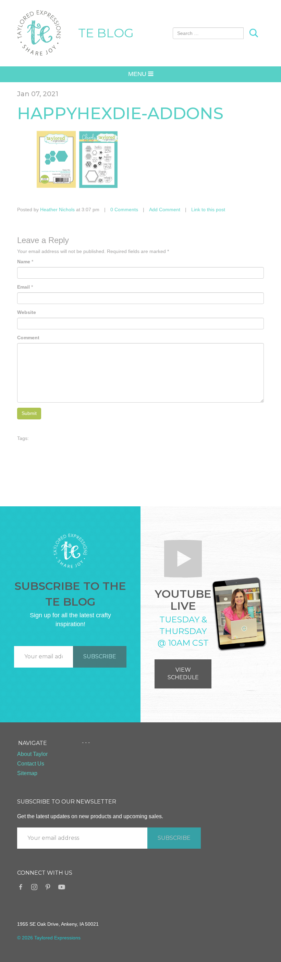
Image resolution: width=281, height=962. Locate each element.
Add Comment (164, 209)
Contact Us (30, 764)
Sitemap (27, 773)
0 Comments (124, 209)
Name (23, 261)
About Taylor (32, 754)
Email (23, 287)
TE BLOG (106, 32)
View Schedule (183, 674)
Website (26, 312)
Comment (28, 337)
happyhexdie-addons (120, 113)
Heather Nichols (57, 209)
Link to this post (208, 209)
